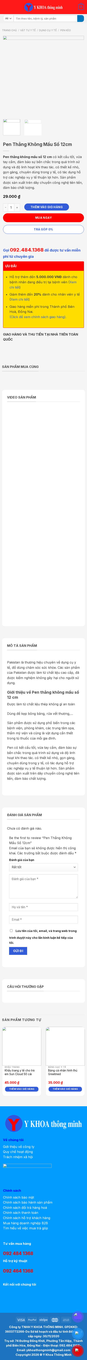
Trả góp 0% (43, 229)
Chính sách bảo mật (18, 1197)
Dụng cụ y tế (48, 30)
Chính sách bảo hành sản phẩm (27, 1202)
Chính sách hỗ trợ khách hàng (26, 1218)
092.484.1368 (27, 250)
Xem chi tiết (20, 299)
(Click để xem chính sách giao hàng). (38, 317)
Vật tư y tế (28, 30)
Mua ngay (43, 217)
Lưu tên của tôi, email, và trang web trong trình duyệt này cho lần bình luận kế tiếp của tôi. (43, 937)
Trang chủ (9, 30)
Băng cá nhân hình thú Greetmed (62, 1072)
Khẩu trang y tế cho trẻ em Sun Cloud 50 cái (20, 1072)
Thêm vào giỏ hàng (47, 207)
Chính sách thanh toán (20, 1213)
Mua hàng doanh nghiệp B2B (25, 1223)
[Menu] (5, 7)
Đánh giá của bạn (21, 860)
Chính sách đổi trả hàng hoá (25, 1208)
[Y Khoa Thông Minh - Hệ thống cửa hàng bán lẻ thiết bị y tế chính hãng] (43, 7)
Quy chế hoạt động (18, 1152)
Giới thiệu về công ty (18, 1147)
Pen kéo (65, 30)
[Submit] (80, 18)
